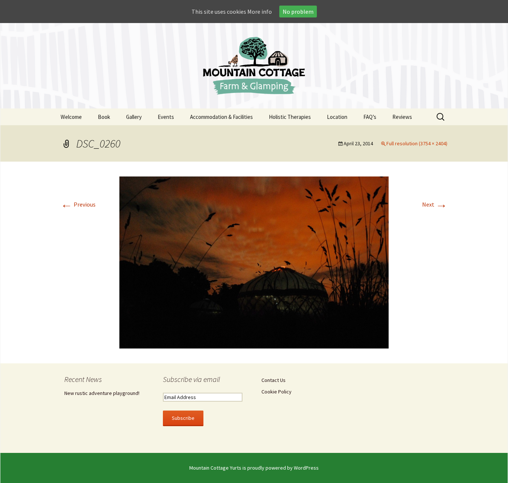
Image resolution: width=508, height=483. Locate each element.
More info (259, 11)
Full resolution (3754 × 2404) (416, 143)
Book (104, 116)
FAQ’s (369, 116)
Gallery (134, 116)
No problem (298, 11)
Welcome (71, 116)
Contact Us (273, 380)
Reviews (402, 116)
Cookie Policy (276, 391)
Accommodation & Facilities (221, 116)
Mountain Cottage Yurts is (218, 467)
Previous (78, 204)
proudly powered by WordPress (283, 467)
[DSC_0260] (254, 261)
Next (434, 204)
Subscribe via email (191, 379)
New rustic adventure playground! (101, 393)
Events (166, 116)
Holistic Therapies (290, 116)
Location (337, 116)
